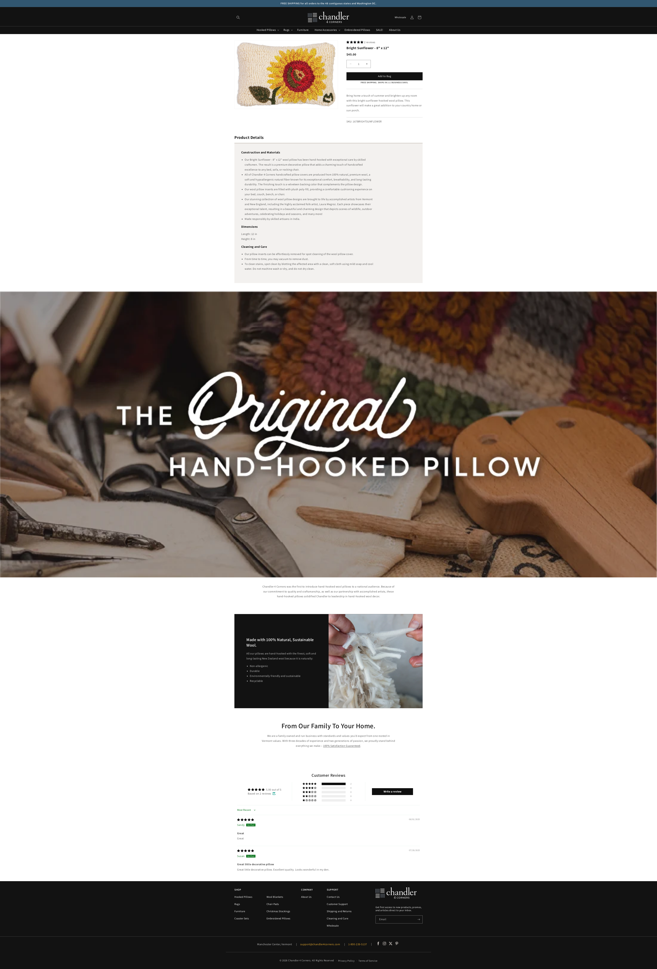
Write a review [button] (393, 791)
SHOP (237, 889)
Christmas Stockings (278, 911)
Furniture (239, 911)
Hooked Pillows (243, 896)
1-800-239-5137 (357, 944)
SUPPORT (332, 889)
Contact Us (333, 896)
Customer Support (337, 904)
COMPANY (307, 889)
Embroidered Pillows (278, 918)
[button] (238, 17)
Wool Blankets (275, 896)
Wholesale (400, 17)
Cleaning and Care (337, 918)
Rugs (237, 904)
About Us (306, 896)
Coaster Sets (241, 918)
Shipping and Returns (339, 911)
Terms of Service (367, 960)
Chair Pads (273, 904)
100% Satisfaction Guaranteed (341, 746)
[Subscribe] (418, 919)
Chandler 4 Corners (299, 960)
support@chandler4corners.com (320, 944)
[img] (245, 820)
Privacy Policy (346, 960)
